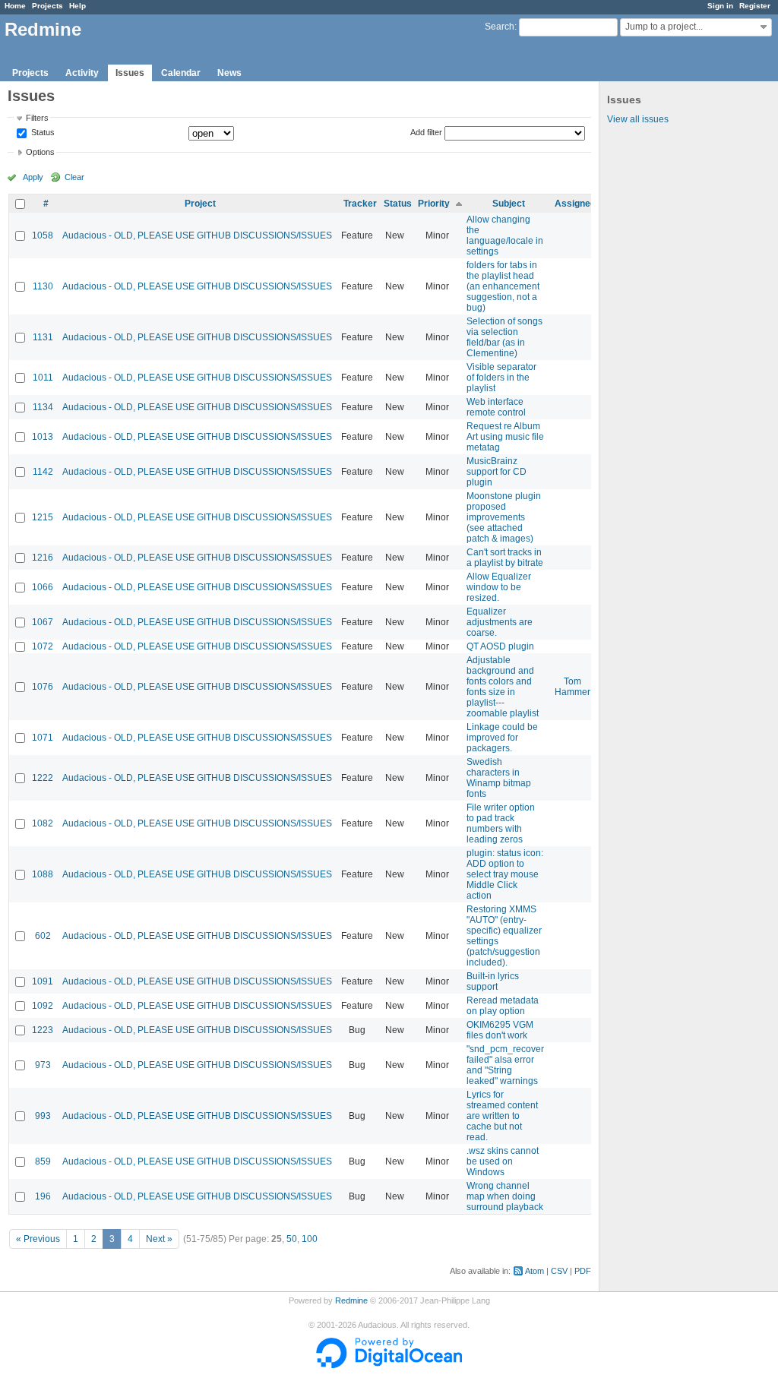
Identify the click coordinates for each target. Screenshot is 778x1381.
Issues (129, 73)
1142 (43, 471)
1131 (43, 337)
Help (77, 6)
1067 (42, 622)
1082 (42, 823)
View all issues (638, 119)
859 (43, 1161)
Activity (82, 73)
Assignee (575, 203)
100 (310, 1239)
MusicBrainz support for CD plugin (496, 472)
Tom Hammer (572, 686)
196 (43, 1196)
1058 (42, 235)
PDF (582, 1270)
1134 (43, 407)
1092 (42, 1005)
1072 (42, 646)
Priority (434, 203)
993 (43, 1116)
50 (291, 1239)
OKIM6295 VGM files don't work (499, 1030)
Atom (534, 1270)
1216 (42, 557)
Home (15, 6)
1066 (42, 587)
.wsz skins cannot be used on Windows (502, 1161)
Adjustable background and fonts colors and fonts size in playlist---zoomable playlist (502, 687)
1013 (42, 436)
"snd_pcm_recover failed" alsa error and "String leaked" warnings (505, 1065)
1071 (42, 737)
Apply (33, 177)
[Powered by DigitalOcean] (389, 1365)
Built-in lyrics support (492, 981)
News (229, 73)
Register (754, 6)
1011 (43, 377)
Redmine (351, 1300)
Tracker (360, 203)
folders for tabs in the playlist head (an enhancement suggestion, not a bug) (502, 286)
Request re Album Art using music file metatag (505, 437)
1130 (43, 286)
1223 (42, 1030)
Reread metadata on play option (502, 1005)
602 (43, 936)
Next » (159, 1239)
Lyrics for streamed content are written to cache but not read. (502, 1115)
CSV (559, 1270)
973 (43, 1065)
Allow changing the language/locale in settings (504, 235)
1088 (42, 874)
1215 (42, 517)
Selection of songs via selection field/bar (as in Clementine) (504, 337)
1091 (42, 981)
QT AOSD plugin (500, 646)
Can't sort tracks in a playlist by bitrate (504, 557)
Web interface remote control (496, 407)
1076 (42, 686)
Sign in (720, 6)
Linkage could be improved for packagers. (502, 738)
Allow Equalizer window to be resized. (498, 587)
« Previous (38, 1239)
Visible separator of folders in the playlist (501, 377)
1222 (42, 778)
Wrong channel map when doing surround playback (504, 1196)
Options (40, 151)
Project (200, 203)
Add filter (426, 132)
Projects (47, 6)
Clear (74, 177)
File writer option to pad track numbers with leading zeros (500, 823)
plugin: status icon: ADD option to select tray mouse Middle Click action (504, 874)
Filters (37, 117)
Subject (508, 203)
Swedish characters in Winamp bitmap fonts (498, 778)
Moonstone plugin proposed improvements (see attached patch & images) (503, 517)
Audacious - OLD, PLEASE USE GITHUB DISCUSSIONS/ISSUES (197, 235)
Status (42, 132)
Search (499, 26)
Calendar (181, 73)
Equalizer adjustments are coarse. (499, 622)
